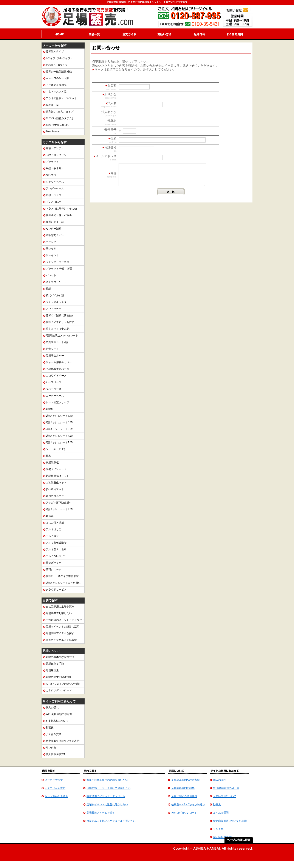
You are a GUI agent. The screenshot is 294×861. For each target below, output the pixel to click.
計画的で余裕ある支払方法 (61, 639)
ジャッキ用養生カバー (59, 362)
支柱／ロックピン (56, 155)
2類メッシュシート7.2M (59, 435)
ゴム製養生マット (56, 482)
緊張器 (50, 516)
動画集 (50, 727)
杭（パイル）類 (55, 295)
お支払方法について (57, 720)
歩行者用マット (55, 489)
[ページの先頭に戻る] (238, 841)
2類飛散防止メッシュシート (62, 335)
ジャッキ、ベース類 (57, 261)
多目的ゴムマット (56, 495)
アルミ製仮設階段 (56, 542)
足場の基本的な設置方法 (60, 657)
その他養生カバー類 (57, 368)
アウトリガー (53, 308)
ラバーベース (53, 389)
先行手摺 (51, 175)
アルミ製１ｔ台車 (56, 549)
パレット (51, 275)
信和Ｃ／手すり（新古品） (61, 322)
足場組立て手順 (55, 663)
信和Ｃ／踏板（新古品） (60, 315)
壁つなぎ (51, 248)
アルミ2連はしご (55, 556)
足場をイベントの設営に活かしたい (107, 804)
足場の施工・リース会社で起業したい (108, 788)
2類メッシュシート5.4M (59, 415)
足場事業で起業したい (59, 613)
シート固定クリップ (57, 402)
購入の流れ (52, 707)
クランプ (51, 241)
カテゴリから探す (55, 788)
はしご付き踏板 (55, 522)
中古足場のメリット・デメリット (65, 619)
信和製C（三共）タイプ (59, 111)
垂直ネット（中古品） (59, 328)
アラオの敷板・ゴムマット (61, 98)
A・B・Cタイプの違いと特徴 (63, 683)
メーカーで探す (54, 779)
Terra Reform (52, 131)
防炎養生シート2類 (57, 342)
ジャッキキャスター (57, 302)
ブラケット (52, 161)
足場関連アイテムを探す (60, 633)
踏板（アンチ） (55, 148)
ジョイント (52, 255)
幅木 (48, 455)
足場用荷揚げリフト (57, 475)
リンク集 (51, 747)
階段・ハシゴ (53, 195)
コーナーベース (55, 395)
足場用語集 (52, 670)
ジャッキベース (55, 181)
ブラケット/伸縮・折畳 (59, 268)
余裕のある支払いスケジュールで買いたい (111, 820)
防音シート (52, 348)
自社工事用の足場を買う (60, 606)
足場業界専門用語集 (183, 788)
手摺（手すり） (55, 168)
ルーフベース (53, 382)
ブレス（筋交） (55, 201)
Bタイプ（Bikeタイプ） (59, 58)
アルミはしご (53, 529)
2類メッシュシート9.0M (59, 509)
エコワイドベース (56, 375)
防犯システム (53, 569)
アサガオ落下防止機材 (59, 502)
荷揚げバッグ (53, 562)
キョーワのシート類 (57, 78)
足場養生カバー (55, 355)
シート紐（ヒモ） (56, 449)
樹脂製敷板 (52, 462)
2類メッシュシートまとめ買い (63, 582)
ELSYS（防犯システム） (60, 118)
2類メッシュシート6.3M (59, 422)
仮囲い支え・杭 (55, 221)
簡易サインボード (56, 469)
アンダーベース (55, 188)
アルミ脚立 (52, 536)
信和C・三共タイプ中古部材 (62, 576)
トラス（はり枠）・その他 (61, 208)
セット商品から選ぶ (56, 796)
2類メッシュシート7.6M (59, 442)
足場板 (50, 409)
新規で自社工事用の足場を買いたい (107, 779)
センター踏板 (53, 228)
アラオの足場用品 (56, 84)
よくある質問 (53, 734)
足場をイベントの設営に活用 (62, 626)
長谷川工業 (52, 105)
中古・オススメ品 (56, 91)
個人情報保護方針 (56, 754)
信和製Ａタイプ (55, 51)
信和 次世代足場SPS (57, 125)
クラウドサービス (56, 589)
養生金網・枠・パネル (59, 215)
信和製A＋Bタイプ (57, 64)
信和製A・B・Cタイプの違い (188, 804)
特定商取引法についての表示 (62, 740)
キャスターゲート (56, 282)
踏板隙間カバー (55, 235)
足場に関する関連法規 (59, 677)
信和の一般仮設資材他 (59, 71)
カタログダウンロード (59, 690)
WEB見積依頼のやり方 (59, 714)
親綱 (48, 288)
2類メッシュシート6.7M (59, 429)
